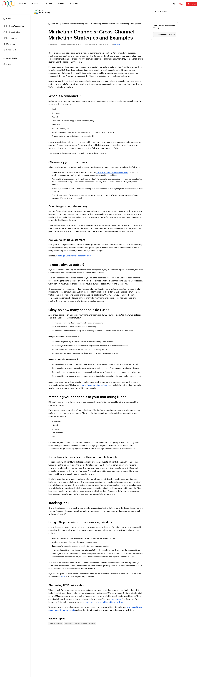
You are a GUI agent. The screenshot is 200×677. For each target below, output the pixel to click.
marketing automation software (95, 385)
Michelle (117, 44)
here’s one (116, 599)
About (8, 64)
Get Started (192, 4)
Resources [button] (74, 4)
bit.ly (63, 577)
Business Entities (13, 32)
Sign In (181, 4)
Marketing (92, 623)
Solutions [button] (35, 4)
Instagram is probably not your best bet (112, 172)
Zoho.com (8, 4)
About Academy (161, 11)
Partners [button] (61, 4)
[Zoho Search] (174, 4)
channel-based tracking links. (110, 602)
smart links (89, 602)
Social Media (68, 623)
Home (8, 19)
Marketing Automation (55, 623)
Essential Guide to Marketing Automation (78, 24)
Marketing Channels (81, 623)
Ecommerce (11, 38)
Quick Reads (11, 58)
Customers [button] (48, 4)
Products (22, 4)
